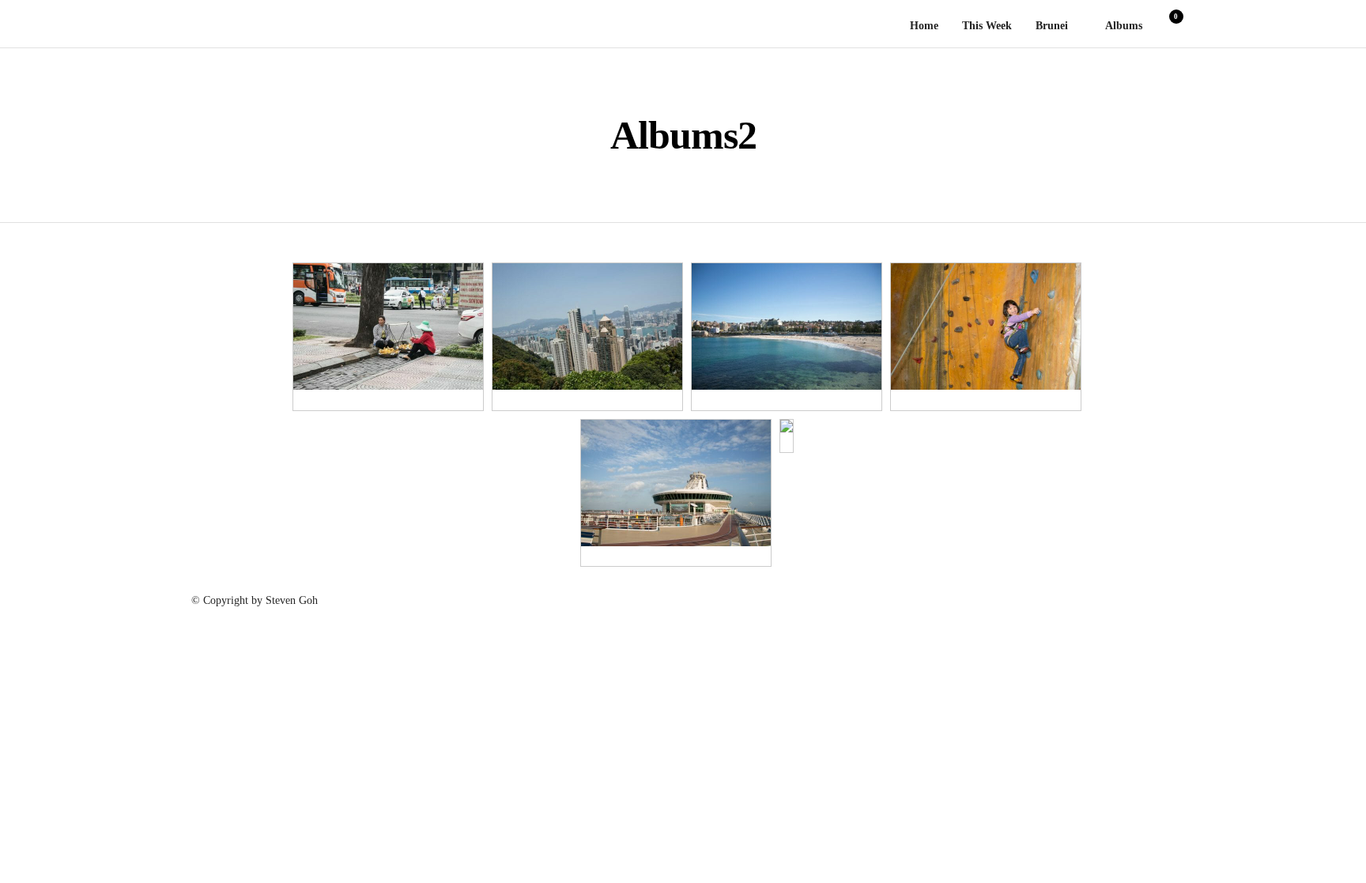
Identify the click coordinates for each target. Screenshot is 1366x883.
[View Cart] (1169, 27)
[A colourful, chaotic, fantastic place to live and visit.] (587, 326)
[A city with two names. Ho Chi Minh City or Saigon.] (388, 326)
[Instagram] (1140, 590)
